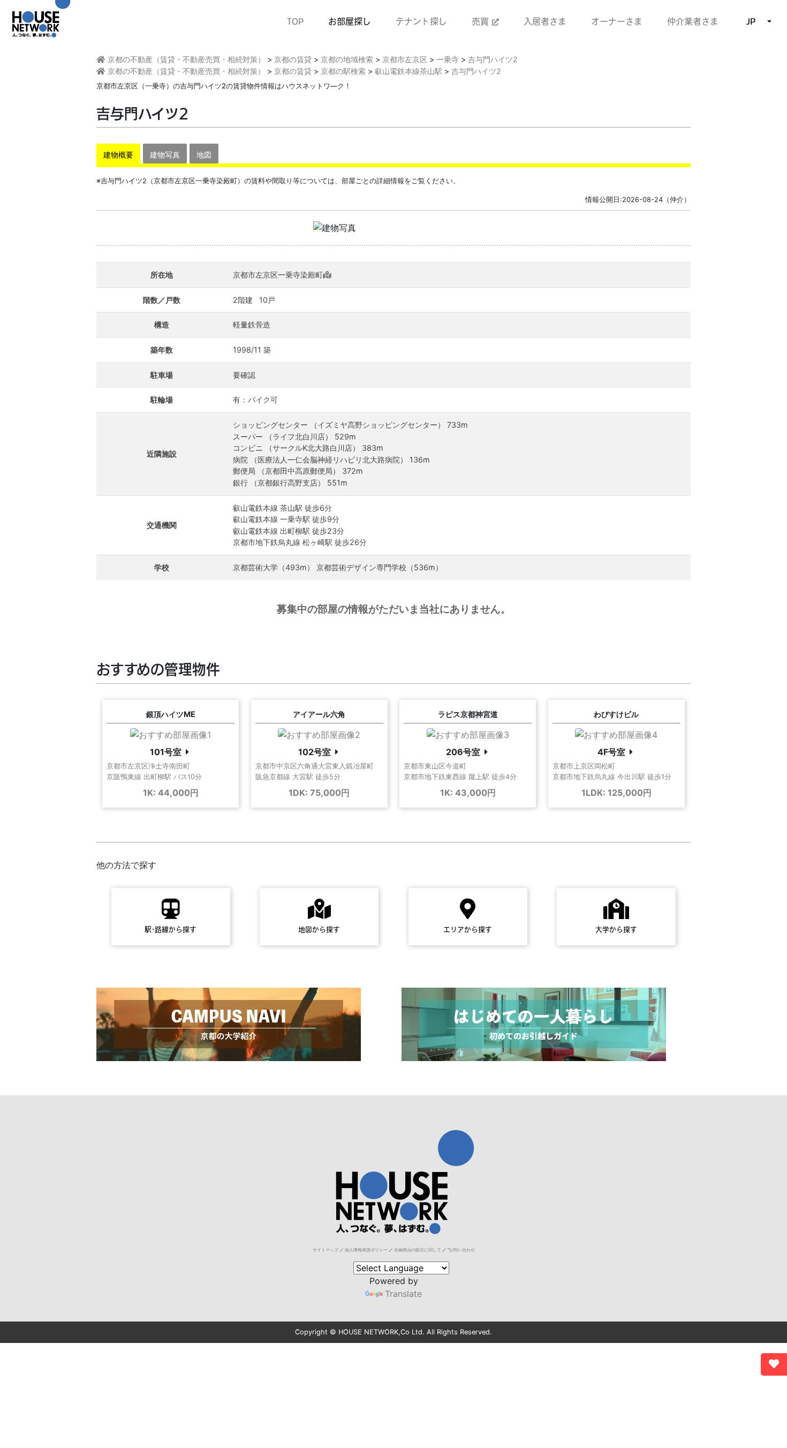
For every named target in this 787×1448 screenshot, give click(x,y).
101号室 (165, 752)
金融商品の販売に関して (417, 1249)
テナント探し (421, 21)
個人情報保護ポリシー (366, 1249)
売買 (482, 21)
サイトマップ (325, 1249)
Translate (403, 1293)
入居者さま (545, 21)
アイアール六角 (319, 714)
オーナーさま (616, 21)
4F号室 (611, 752)
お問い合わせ (462, 1249)
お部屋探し (349, 21)
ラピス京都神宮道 (468, 714)
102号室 (314, 752)
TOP (295, 21)
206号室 (463, 752)
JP (750, 21)
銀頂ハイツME (170, 714)
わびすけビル (616, 714)
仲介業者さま (692, 21)
